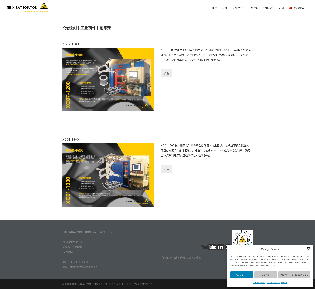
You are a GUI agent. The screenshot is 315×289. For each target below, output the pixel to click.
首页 (214, 8)
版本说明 (179, 257)
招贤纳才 (237, 8)
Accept (241, 274)
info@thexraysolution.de (83, 267)
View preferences (294, 274)
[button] (308, 249)
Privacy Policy (273, 282)
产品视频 (253, 8)
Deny (265, 274)
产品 (225, 8)
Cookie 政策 (194, 257)
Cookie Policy (259, 282)
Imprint (284, 282)
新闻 (281, 8)
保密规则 (167, 257)
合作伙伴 (268, 8)
